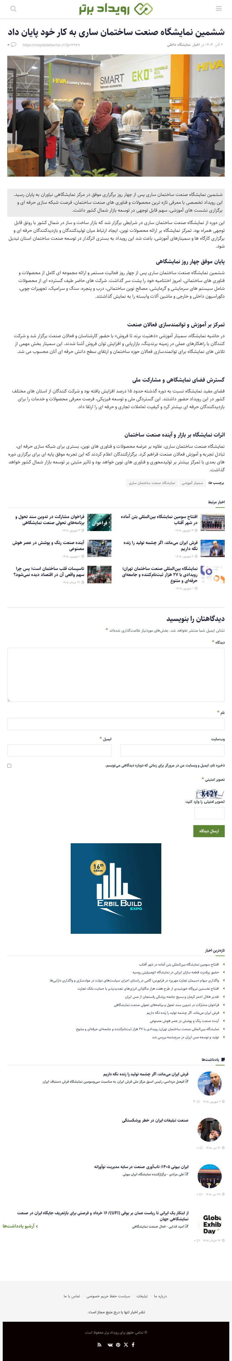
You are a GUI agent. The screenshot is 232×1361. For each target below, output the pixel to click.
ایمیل (105, 739)
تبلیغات (142, 1296)
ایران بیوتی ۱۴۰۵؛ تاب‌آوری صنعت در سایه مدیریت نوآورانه (141, 1167)
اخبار (196, 45)
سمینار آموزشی (192, 483)
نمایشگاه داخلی (179, 45)
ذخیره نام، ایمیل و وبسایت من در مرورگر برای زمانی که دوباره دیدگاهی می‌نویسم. (165, 765)
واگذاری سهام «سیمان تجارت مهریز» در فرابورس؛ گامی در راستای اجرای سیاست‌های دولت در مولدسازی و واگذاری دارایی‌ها (134, 980)
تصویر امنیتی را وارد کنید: (205, 802)
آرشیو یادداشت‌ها (19, 1226)
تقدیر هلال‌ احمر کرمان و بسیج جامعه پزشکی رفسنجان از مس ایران (172, 997)
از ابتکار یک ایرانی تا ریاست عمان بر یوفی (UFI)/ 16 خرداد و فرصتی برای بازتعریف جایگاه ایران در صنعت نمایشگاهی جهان (102, 1216)
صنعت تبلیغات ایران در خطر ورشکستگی (155, 1120)
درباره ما (160, 1296)
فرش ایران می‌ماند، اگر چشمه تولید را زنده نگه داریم (161, 545)
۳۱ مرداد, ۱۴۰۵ (72, 582)
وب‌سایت (218, 739)
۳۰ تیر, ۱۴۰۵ (213, 1147)
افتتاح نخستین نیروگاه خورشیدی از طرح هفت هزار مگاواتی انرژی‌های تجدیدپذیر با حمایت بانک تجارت (148, 988)
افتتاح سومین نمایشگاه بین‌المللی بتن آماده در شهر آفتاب (159, 519)
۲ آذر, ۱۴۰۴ (214, 45)
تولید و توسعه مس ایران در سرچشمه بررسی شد (185, 1037)
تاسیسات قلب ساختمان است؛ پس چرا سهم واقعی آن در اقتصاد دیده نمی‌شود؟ (49, 571)
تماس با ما (72, 1296)
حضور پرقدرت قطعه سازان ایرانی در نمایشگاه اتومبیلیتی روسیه (176, 972)
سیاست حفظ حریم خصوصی (108, 1296)
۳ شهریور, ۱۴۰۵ (184, 530)
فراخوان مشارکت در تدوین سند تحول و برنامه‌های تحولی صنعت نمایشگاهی (49, 519)
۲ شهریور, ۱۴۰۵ (71, 530)
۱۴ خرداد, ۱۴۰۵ (212, 1240)
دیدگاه (218, 642)
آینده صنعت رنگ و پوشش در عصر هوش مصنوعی (48, 545)
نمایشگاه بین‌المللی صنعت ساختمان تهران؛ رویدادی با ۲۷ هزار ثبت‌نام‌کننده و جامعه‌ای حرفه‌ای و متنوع (160, 574)
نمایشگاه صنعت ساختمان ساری (152, 483)
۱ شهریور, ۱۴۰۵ (72, 556)
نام (221, 713)
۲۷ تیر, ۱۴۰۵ (213, 1194)
